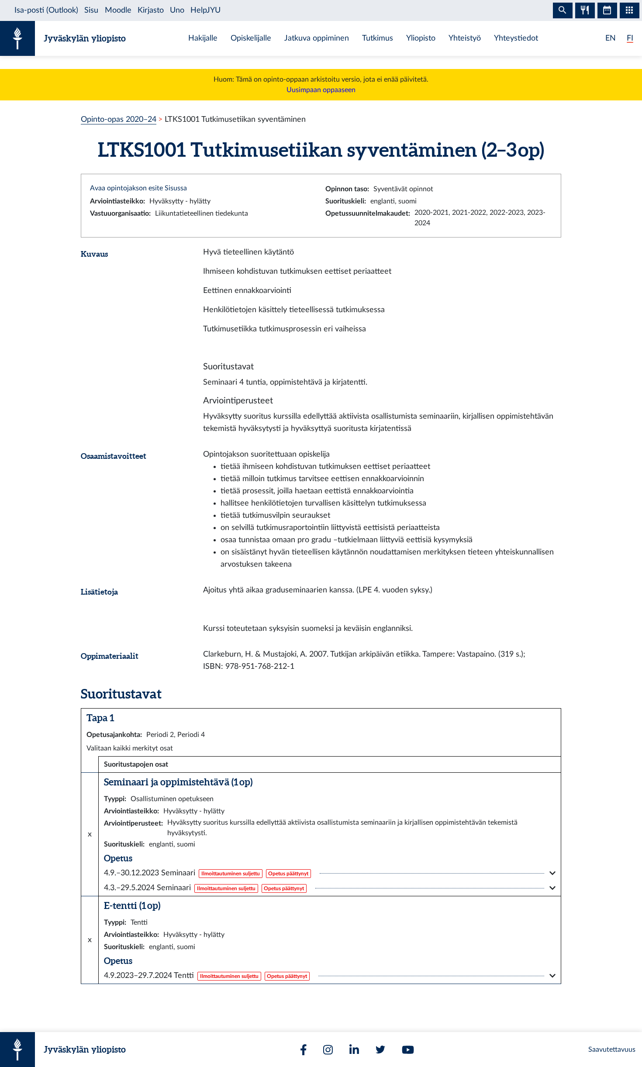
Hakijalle (202, 38)
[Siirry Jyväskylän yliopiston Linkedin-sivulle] (354, 1049)
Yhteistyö (465, 38)
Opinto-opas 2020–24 (118, 119)
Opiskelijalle (251, 38)
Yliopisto (420, 38)
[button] (330, 873)
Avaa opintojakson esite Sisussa (138, 188)
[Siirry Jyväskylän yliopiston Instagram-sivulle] (328, 1049)
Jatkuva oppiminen (316, 38)
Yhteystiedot (516, 38)
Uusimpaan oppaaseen (321, 89)
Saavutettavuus (611, 1049)
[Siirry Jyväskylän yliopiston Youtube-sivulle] (408, 1049)
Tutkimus (377, 38)
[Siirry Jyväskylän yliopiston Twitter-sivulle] (380, 1049)
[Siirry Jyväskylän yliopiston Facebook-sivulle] (303, 1049)
